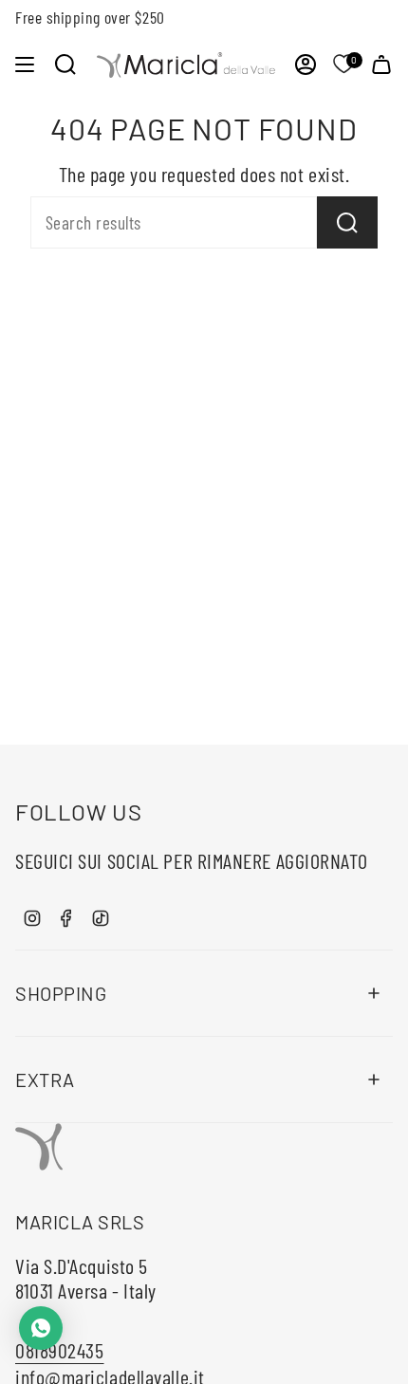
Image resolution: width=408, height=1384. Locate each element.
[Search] (347, 222)
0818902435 (59, 1350)
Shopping (60, 993)
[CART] (381, 64)
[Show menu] (25, 64)
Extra (45, 1079)
